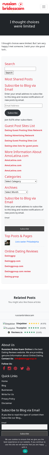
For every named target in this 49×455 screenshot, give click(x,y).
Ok (25, 451)
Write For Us (8, 394)
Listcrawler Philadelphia (27, 241)
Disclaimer (7, 403)
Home (5, 381)
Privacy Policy (8, 398)
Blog (4, 385)
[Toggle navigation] (43, 6)
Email (7, 217)
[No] (45, 445)
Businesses (7, 390)
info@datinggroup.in (26, 358)
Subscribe (13, 112)
